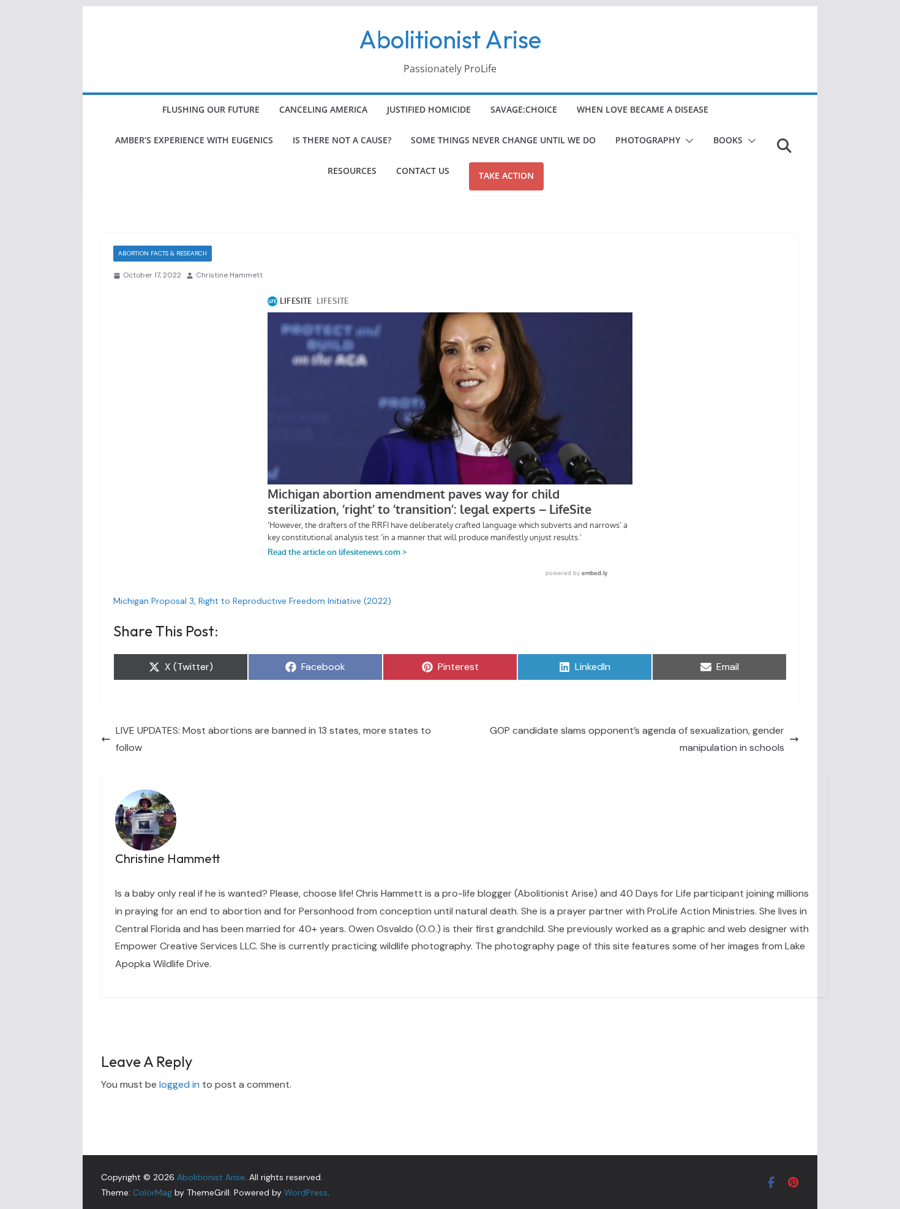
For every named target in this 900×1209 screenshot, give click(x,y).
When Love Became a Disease (642, 109)
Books (728, 140)
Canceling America (323, 109)
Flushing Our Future (211, 109)
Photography (647, 140)
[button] (687, 141)
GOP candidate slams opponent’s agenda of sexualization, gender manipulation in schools (637, 739)
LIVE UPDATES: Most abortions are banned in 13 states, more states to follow (273, 739)
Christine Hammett (229, 275)
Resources (352, 170)
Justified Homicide (429, 109)
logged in (179, 1084)
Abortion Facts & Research (162, 253)
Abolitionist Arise (450, 39)
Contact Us (422, 170)
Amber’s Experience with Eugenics (194, 140)
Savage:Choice (523, 109)
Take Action (506, 175)
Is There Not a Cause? (342, 140)
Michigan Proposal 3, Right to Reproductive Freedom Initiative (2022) (252, 600)
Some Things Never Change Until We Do (503, 140)
